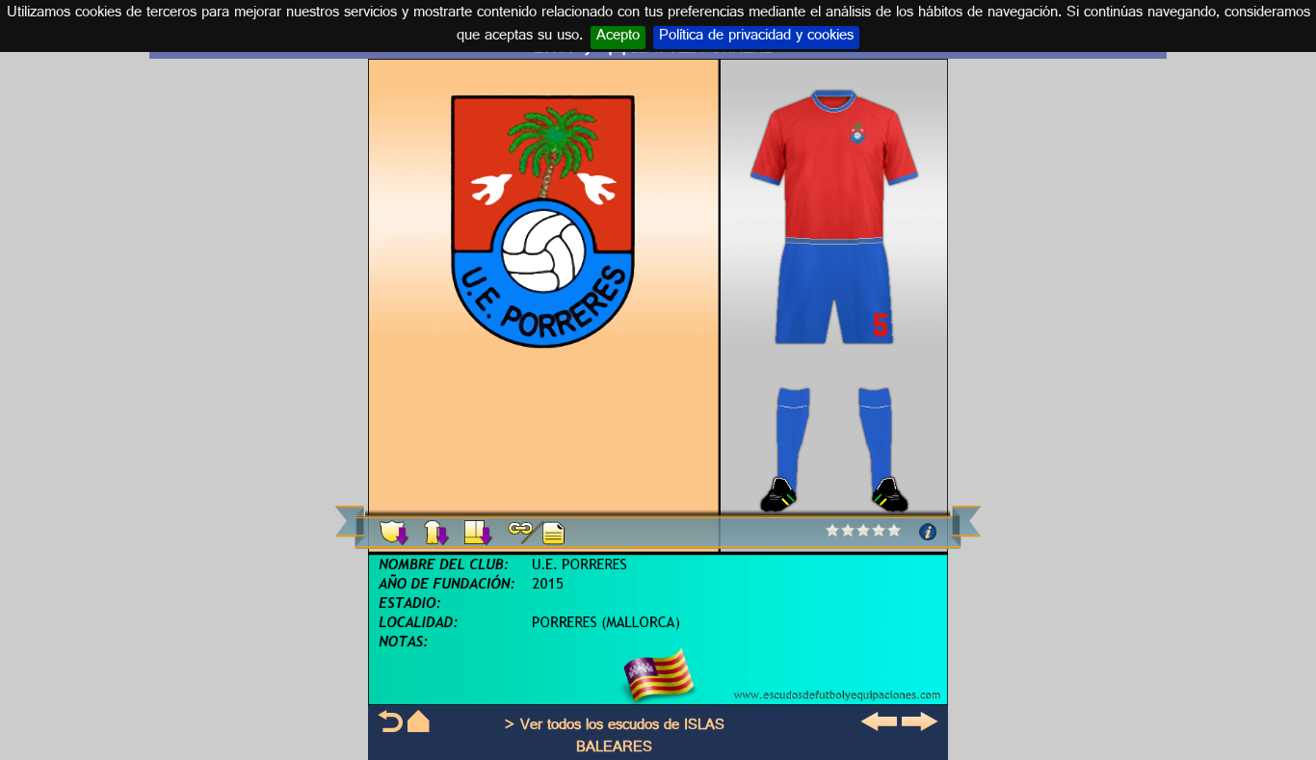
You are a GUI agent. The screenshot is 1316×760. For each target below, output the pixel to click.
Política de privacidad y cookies (756, 37)
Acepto (618, 37)
